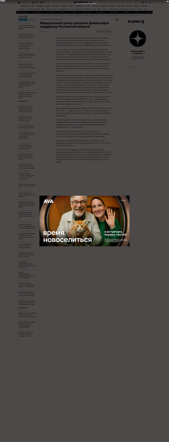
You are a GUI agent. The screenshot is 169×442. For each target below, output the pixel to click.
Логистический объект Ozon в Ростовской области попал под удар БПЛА (27, 74)
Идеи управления (64, 9)
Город (72, 9)
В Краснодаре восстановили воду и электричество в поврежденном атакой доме (27, 314)
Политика (88, 6)
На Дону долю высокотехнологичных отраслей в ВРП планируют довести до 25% (26, 264)
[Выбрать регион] (143, 2)
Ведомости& (79, 9)
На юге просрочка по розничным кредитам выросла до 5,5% (25, 147)
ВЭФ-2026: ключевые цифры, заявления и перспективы (56, 15)
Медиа (71, 6)
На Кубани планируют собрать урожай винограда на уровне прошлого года (26, 226)
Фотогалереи (144, 6)
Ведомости (22, 9)
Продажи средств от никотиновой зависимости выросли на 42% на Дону (26, 284)
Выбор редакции (79, 15)
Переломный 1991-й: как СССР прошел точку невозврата (101, 15)
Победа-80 (96, 6)
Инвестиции (55, 6)
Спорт (94, 9)
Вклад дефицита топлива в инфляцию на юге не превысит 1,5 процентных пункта (26, 236)
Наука (145, 9)
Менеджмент (112, 6)
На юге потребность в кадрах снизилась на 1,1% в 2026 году (26, 194)
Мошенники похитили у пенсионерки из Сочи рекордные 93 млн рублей (26, 66)
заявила (87, 43)
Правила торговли (51, 9)
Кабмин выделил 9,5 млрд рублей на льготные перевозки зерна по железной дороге (26, 324)
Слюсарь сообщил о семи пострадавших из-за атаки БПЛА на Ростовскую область (26, 84)
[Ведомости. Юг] (90, 2)
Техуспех (139, 9)
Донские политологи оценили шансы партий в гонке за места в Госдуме (26, 166)
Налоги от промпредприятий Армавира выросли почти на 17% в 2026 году (26, 275)
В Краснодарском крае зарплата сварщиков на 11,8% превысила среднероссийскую (25, 45)
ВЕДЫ (42, 9)
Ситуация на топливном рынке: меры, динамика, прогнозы (136, 15)
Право (99, 9)
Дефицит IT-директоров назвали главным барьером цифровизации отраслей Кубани (27, 204)
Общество (104, 6)
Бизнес (33, 6)
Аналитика (88, 9)
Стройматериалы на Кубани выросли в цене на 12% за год (27, 185)
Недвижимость (79, 6)
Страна (105, 9)
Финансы (48, 6)
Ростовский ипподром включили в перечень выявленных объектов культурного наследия (25, 109)
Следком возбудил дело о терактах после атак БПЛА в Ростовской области (27, 55)
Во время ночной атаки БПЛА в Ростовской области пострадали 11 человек (27, 36)
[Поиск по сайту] (146, 2)
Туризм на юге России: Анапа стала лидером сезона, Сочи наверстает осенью (26, 156)
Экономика (40, 6)
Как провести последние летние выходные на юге (26, 127)
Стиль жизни (121, 6)
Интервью (129, 6)
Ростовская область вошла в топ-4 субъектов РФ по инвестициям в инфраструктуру (26, 135)
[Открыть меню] (150, 3)
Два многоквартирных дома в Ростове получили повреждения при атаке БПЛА (27, 95)
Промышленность (114, 9)
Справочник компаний (33, 9)
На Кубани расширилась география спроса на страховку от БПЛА (26, 334)
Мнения (136, 6)
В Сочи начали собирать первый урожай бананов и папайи (26, 27)
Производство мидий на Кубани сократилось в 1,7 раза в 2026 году (26, 254)
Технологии (64, 6)
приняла (75, 150)
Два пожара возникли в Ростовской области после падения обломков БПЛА (26, 293)
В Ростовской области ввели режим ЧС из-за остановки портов (25, 118)
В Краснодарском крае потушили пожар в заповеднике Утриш (25, 245)
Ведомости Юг (25, 6)
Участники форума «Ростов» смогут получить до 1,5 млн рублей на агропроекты (26, 176)
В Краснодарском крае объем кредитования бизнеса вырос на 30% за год (26, 215)
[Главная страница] (80, 2)
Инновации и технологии (128, 9)
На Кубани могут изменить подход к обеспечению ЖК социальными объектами (26, 302)
